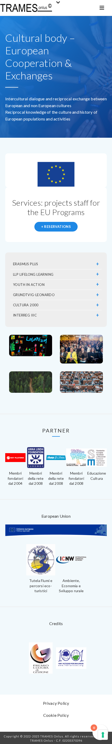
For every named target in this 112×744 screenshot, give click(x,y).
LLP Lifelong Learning (33, 274)
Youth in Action (29, 284)
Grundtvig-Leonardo (34, 295)
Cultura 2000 (26, 305)
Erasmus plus (25, 264)
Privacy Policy (56, 703)
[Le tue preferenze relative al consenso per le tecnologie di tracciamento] (103, 735)
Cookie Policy (56, 715)
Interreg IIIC (25, 315)
